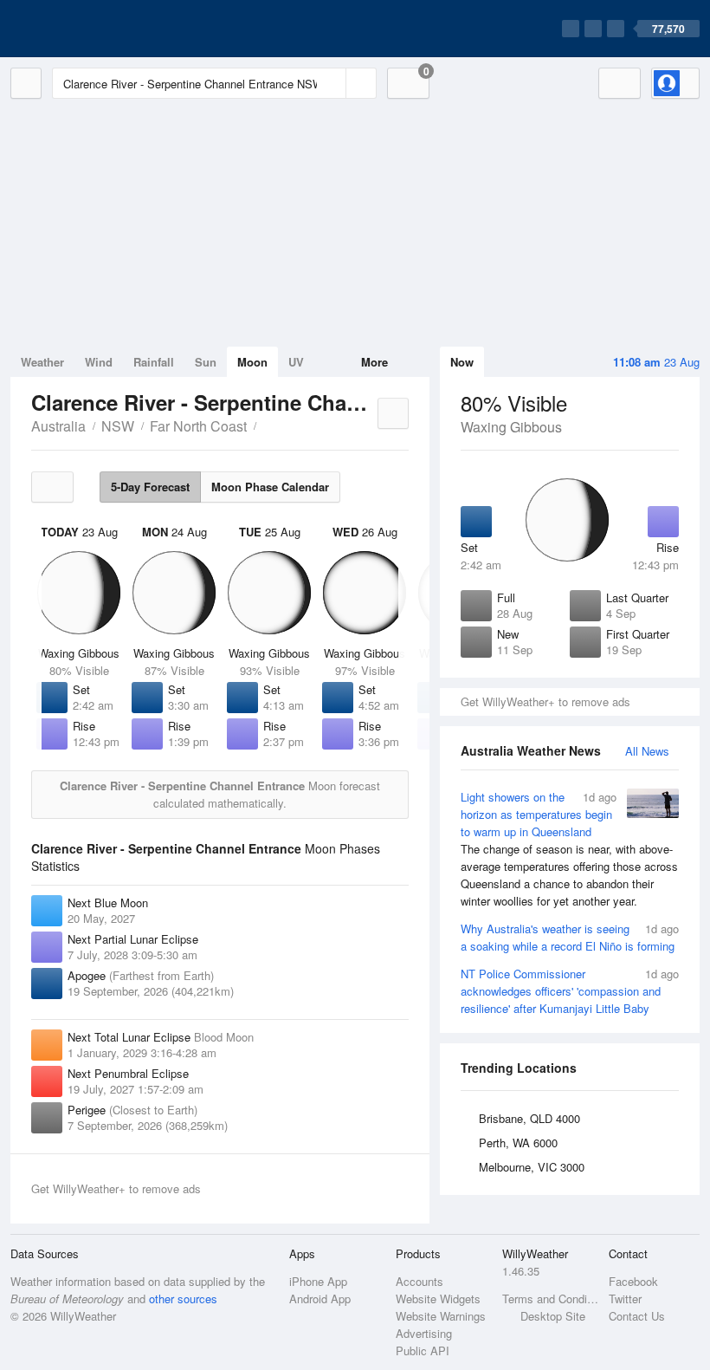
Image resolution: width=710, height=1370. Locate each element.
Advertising (424, 1333)
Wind (99, 362)
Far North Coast (198, 426)
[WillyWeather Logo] (91, 28)
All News (647, 751)
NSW (117, 426)
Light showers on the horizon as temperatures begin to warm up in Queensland (569, 849)
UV (296, 362)
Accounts (419, 1281)
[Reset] (331, 83)
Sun (205, 362)
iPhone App (318, 1281)
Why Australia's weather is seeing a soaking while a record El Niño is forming (570, 937)
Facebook (633, 1281)
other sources (183, 1298)
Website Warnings (441, 1316)
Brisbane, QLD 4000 (529, 1118)
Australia (58, 426)
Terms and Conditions (550, 1298)
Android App (320, 1298)
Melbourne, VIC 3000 (531, 1167)
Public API (422, 1350)
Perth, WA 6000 (518, 1142)
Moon (252, 362)
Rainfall (153, 362)
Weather (42, 362)
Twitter (625, 1298)
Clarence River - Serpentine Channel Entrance (265, 425)
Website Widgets (438, 1298)
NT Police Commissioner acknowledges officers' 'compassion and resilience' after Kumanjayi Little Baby (570, 990)
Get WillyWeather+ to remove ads (545, 701)
